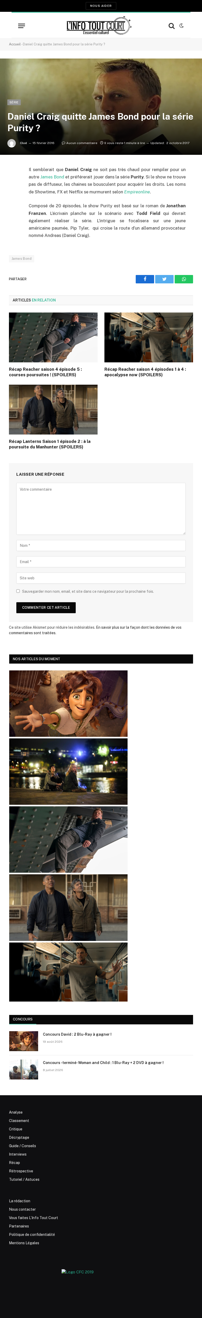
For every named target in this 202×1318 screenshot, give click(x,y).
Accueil (15, 44)
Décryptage (19, 1137)
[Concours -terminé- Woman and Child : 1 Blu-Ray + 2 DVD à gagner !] (23, 1069)
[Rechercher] (172, 26)
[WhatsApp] (14, 210)
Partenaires (19, 1226)
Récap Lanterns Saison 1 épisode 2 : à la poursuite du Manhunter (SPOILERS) (49, 444)
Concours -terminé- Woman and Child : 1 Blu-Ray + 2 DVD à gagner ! (103, 1063)
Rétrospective (21, 1171)
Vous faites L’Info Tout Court (33, 1218)
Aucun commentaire (81, 143)
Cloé (23, 143)
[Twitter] (14, 196)
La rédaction (19, 1201)
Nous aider (101, 5)
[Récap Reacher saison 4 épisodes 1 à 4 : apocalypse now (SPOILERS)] (148, 337)
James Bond (52, 176)
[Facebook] (14, 183)
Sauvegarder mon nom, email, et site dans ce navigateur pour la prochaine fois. (88, 591)
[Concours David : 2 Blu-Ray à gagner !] (23, 1041)
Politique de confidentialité (32, 1234)
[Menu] (21, 26)
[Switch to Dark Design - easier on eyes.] (181, 25)
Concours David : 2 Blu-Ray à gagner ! (77, 1034)
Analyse (16, 1112)
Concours (23, 1019)
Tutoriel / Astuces (24, 1179)
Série (14, 102)
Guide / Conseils (22, 1146)
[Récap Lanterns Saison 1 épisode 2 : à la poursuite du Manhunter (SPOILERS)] (53, 410)
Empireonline (137, 191)
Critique (15, 1129)
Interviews (18, 1154)
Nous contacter (22, 1209)
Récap (14, 1163)
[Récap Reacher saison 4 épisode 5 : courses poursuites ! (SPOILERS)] (53, 337)
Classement (19, 1121)
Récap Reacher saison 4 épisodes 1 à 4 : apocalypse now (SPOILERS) (145, 372)
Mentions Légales (24, 1243)
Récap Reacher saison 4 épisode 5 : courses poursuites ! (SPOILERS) (45, 372)
